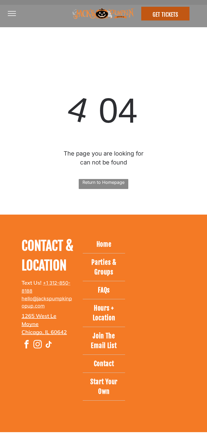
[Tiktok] (48, 344)
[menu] (12, 13)
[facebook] (26, 344)
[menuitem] (104, 244)
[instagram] (37, 344)
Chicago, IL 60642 (44, 332)
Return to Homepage (103, 182)
